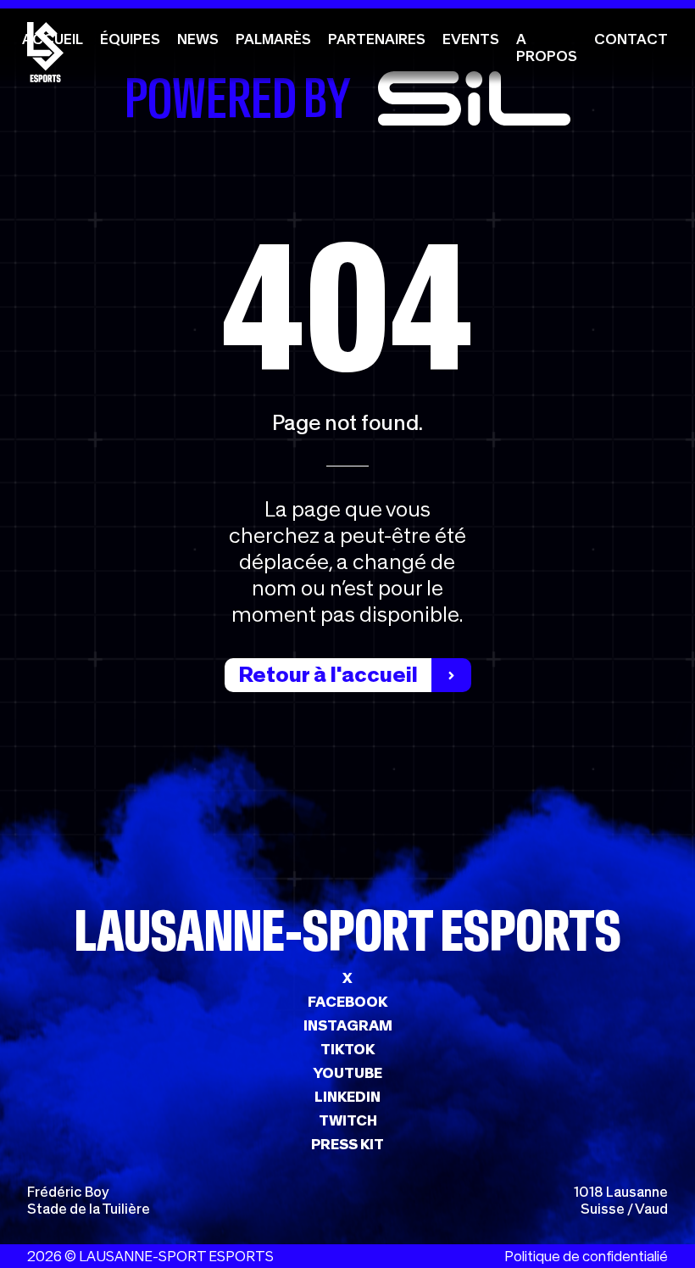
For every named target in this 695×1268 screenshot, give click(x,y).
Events (470, 39)
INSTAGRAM (347, 1025)
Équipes (130, 39)
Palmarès (273, 39)
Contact (631, 39)
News (198, 39)
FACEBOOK (347, 1001)
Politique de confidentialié (586, 1256)
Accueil (52, 39)
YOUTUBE (347, 1072)
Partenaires (376, 39)
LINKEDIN (347, 1096)
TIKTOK (347, 1049)
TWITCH (348, 1120)
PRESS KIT (347, 1144)
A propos (546, 47)
